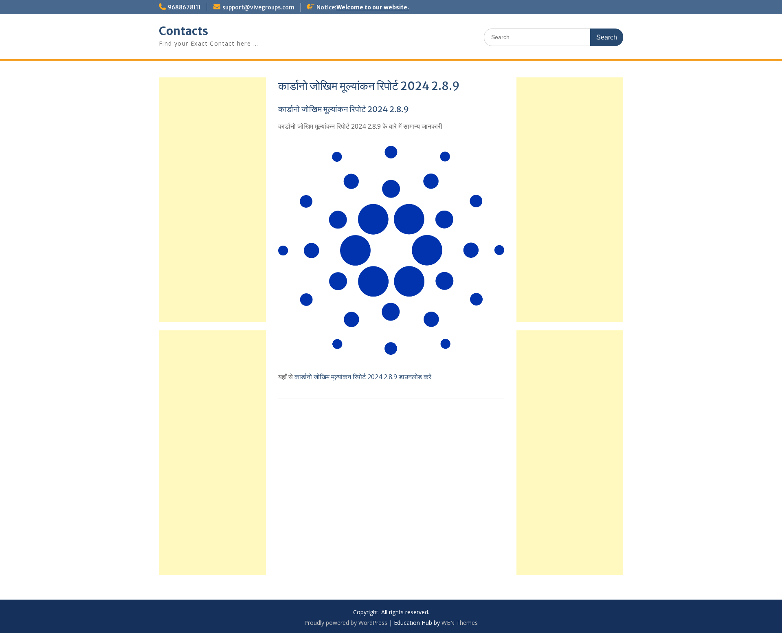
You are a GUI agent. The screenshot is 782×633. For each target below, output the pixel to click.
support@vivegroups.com (258, 7)
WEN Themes (460, 622)
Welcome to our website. (372, 7)
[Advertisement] (570, 199)
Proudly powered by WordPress (345, 622)
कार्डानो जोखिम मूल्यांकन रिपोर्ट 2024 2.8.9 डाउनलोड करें (362, 376)
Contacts (183, 31)
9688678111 (184, 7)
